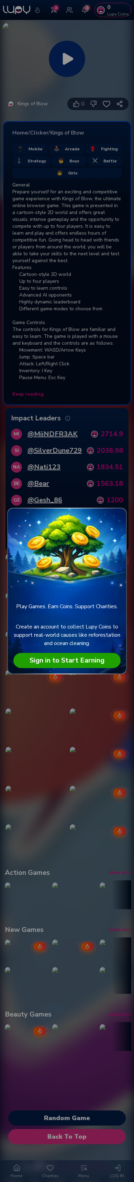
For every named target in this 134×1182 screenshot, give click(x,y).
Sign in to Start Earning (67, 660)
